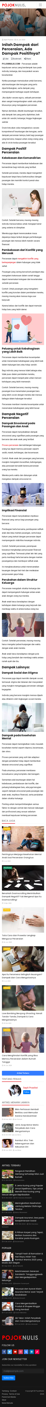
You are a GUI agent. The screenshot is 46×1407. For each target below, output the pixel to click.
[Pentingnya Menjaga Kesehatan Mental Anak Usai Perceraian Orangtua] (23, 839)
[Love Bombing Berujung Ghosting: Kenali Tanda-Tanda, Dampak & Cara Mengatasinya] (23, 998)
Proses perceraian (10, 445)
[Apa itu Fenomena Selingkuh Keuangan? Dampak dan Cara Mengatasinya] (23, 959)
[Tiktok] (37, 1352)
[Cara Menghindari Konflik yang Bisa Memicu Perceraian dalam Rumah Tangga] (23, 1040)
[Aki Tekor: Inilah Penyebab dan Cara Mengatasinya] (7, 1321)
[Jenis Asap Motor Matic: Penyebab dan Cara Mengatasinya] (7, 1127)
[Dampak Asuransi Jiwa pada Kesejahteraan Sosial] (7, 1220)
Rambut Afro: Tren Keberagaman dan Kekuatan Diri (24, 1143)
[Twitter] (9, 1352)
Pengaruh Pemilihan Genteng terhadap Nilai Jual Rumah (29, 1174)
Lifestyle (7, 829)
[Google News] (26, 1352)
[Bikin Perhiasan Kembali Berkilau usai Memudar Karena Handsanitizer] (7, 1112)
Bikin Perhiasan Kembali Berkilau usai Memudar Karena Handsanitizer (27, 1112)
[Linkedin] (31, 1352)
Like (6, 59)
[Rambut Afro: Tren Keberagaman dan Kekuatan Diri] (7, 1143)
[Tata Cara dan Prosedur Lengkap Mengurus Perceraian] (23, 920)
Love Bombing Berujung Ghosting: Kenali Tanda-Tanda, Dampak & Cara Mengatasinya (22, 1016)
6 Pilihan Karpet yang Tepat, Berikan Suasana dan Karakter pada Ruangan (29, 1235)
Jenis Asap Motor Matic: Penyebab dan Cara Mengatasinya (27, 1128)
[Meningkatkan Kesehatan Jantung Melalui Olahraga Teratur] (7, 1206)
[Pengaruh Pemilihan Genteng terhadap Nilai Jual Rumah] (7, 1174)
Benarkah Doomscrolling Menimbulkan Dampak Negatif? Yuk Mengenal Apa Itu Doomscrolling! (22, 896)
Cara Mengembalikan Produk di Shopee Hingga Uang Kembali (27, 1306)
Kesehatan (8, 868)
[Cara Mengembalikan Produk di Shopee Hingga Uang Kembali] (7, 1306)
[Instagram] (20, 1352)
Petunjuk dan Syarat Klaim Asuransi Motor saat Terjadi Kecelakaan (29, 1291)
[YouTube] (15, 1352)
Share (28, 59)
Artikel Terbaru (23, 1073)
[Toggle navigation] (40, 4)
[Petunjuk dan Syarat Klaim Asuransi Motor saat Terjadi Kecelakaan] (7, 1291)
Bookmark (17, 59)
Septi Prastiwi (30, 1087)
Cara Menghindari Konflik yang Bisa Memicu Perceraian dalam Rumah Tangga (20, 1058)
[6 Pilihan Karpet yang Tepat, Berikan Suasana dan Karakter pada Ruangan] (7, 1235)
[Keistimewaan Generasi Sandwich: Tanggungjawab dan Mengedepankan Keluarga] (7, 1274)
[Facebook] (4, 1352)
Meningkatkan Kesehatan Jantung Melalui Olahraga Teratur (28, 1206)
